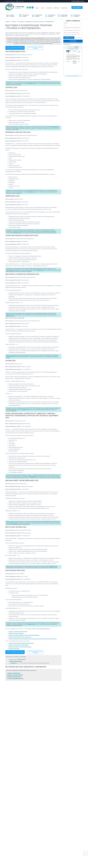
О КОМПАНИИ (64, 7)
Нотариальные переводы (51, 15)
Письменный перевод (25, 15)
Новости (13, 21)
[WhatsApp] (27, 7)
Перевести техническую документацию (18, 631)
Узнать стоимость (77, 7)
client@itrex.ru (18, 8)
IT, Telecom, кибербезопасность (15, 678)
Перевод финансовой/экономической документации (21, 643)
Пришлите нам (55, 126)
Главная (7, 21)
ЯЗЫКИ (36, 7)
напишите (13, 663)
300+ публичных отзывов (73, 48)
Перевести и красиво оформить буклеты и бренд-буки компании (24, 635)
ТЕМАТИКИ (49, 7)
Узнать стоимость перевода (15, 47)
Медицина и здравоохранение (15, 674)
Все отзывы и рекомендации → (73, 75)
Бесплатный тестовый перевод (35, 48)
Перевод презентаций (14, 648)
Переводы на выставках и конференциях (18, 645)
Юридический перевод (38, 15)
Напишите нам (31, 83)
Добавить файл (69, 37)
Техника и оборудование (13, 673)
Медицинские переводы (77, 15)
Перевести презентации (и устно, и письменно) (20, 636)
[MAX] (33, 7)
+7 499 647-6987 (19, 6)
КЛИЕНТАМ (56, 7)
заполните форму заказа (15, 661)
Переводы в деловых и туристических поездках (20, 646)
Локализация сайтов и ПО (64, 15)
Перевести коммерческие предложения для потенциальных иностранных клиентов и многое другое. (33, 638)
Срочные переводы (12, 15)
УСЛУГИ (42, 7)
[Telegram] (30, 7)
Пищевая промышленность (14, 676)
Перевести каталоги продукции (16, 633)
